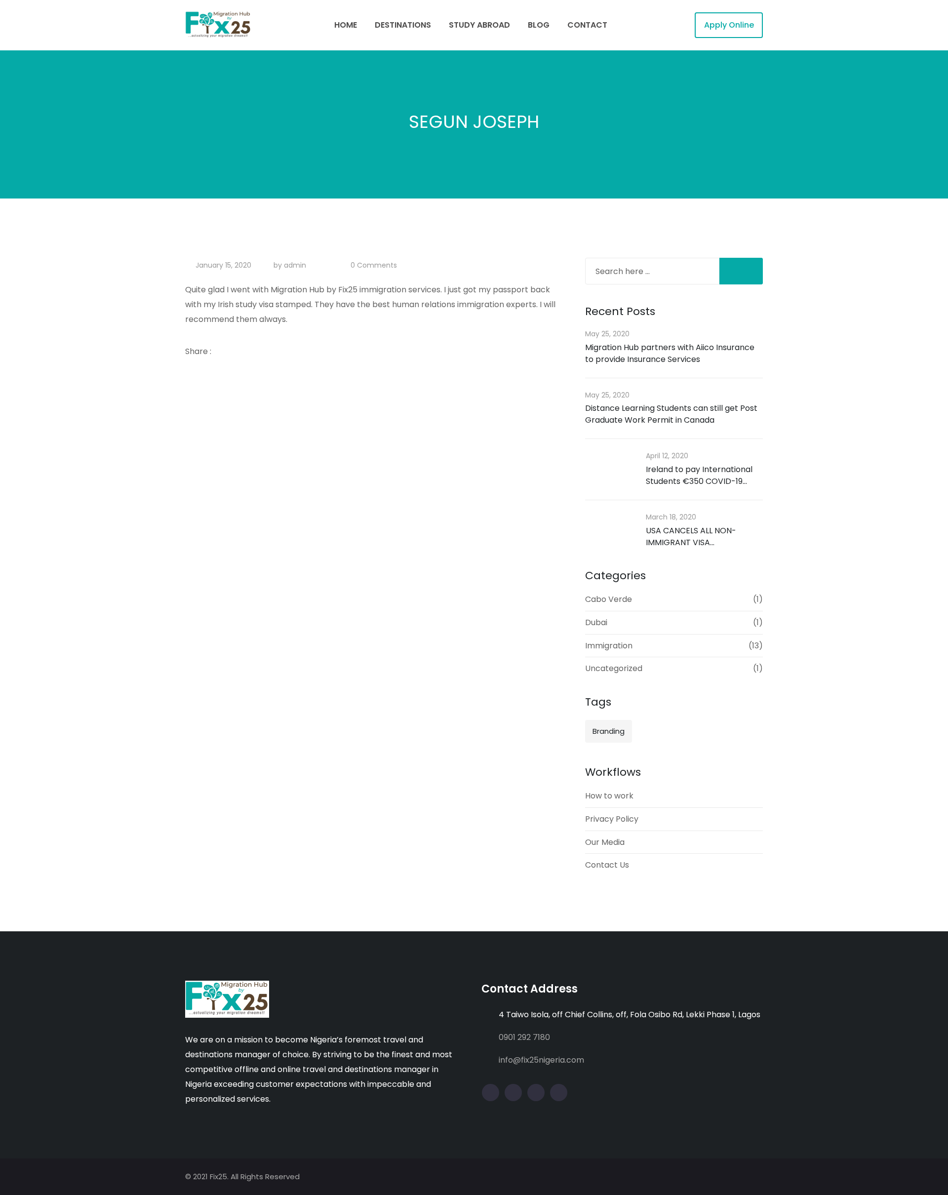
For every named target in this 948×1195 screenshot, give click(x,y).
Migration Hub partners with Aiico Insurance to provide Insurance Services (669, 353)
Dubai (596, 622)
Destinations (403, 25)
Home (345, 25)
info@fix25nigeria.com (541, 1060)
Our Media (605, 842)
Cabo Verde (608, 599)
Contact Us (607, 865)
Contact (587, 25)
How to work (609, 795)
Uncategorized (613, 668)
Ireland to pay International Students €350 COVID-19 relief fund (699, 481)
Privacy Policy (611, 819)
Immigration (608, 645)
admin (295, 265)
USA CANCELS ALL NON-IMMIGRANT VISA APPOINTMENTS (691, 542)
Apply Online (729, 25)
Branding (608, 731)
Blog (539, 25)
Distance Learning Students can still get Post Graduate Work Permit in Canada (671, 414)
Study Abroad (479, 25)
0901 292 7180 (524, 1037)
